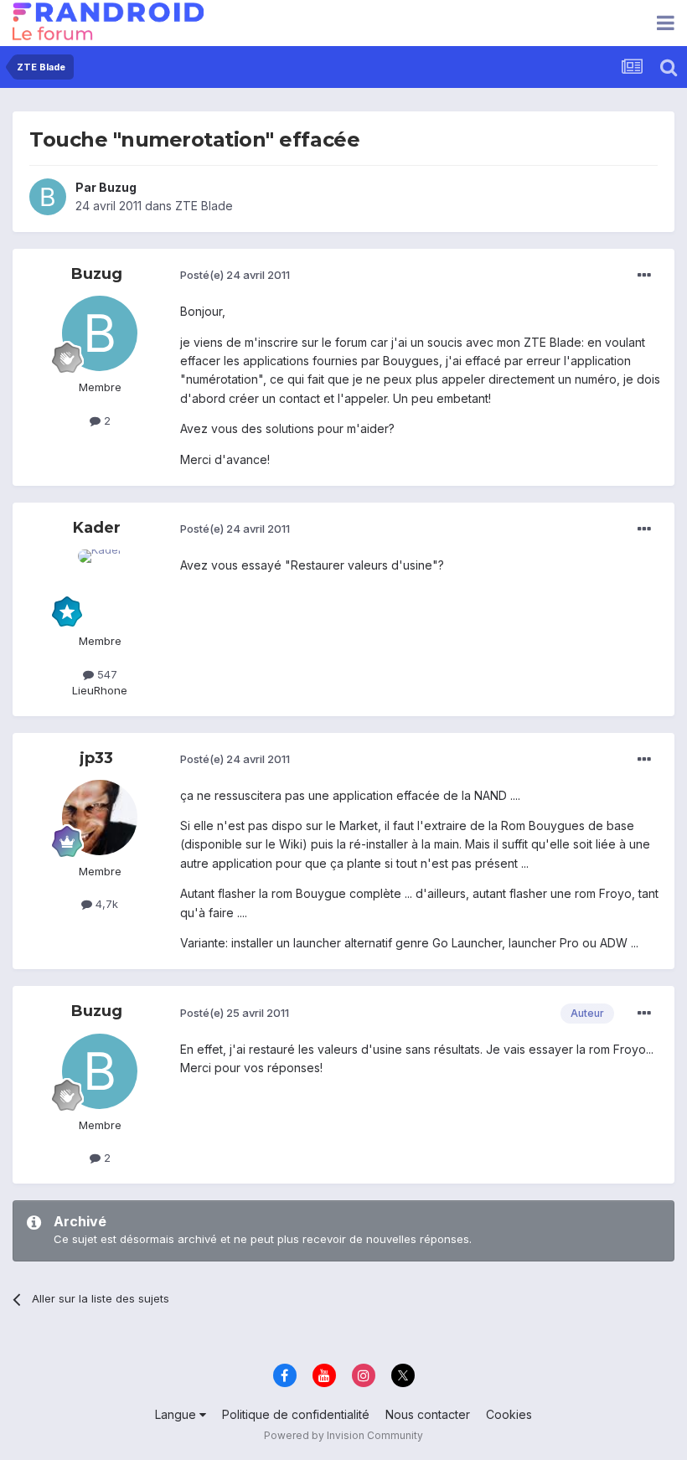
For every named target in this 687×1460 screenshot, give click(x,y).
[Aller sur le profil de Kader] (99, 587)
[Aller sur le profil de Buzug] (47, 196)
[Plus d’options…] (644, 276)
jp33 (96, 758)
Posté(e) (235, 274)
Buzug (118, 187)
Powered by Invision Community (343, 1435)
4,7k (105, 904)
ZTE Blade (204, 206)
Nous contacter (427, 1414)
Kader (97, 527)
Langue (177, 1414)
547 (105, 674)
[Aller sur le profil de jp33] (99, 817)
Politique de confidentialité (295, 1414)
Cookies (509, 1414)
